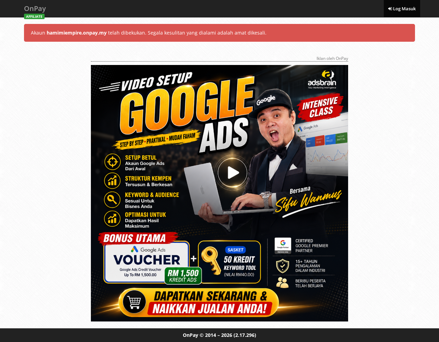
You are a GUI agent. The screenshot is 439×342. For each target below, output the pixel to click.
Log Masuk (404, 8)
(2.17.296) (245, 335)
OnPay (35, 10)
